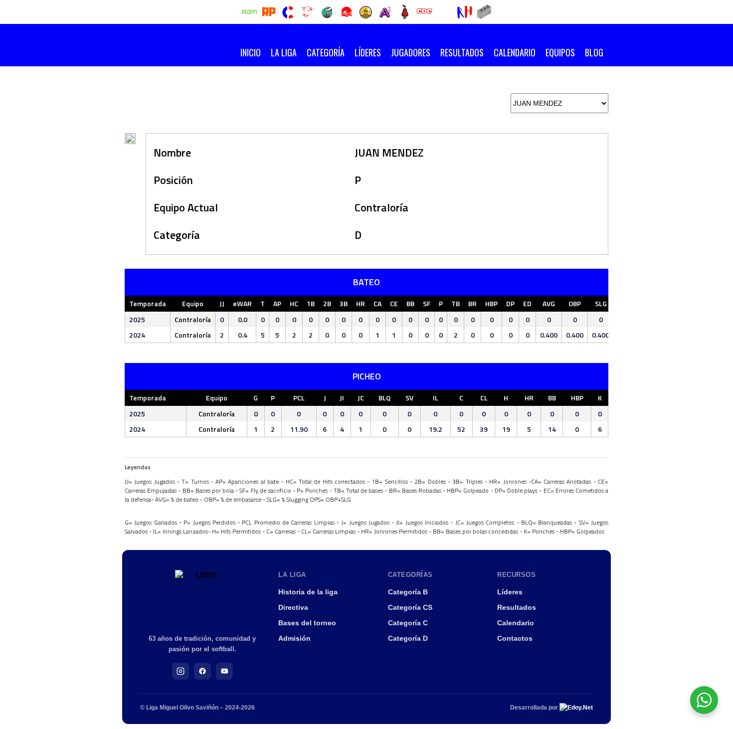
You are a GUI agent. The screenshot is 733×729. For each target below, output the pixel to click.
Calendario (515, 52)
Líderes (368, 52)
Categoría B (408, 592)
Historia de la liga (308, 592)
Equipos (560, 52)
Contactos (515, 638)
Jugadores (410, 52)
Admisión (294, 638)
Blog (594, 52)
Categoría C (408, 623)
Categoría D (408, 638)
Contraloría (381, 207)
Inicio (250, 52)
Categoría (326, 52)
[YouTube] (224, 671)
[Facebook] (202, 671)
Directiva (293, 607)
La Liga (284, 52)
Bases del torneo (307, 623)
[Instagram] (180, 671)
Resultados (462, 52)
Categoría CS (410, 607)
